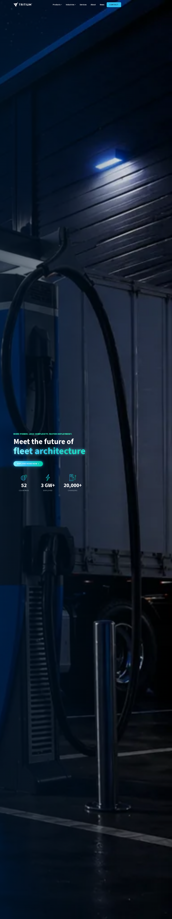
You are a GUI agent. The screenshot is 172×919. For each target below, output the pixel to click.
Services (83, 4)
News (102, 4)
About (93, 4)
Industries (71, 4)
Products (57, 4)
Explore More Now (28, 464)
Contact (113, 4)
